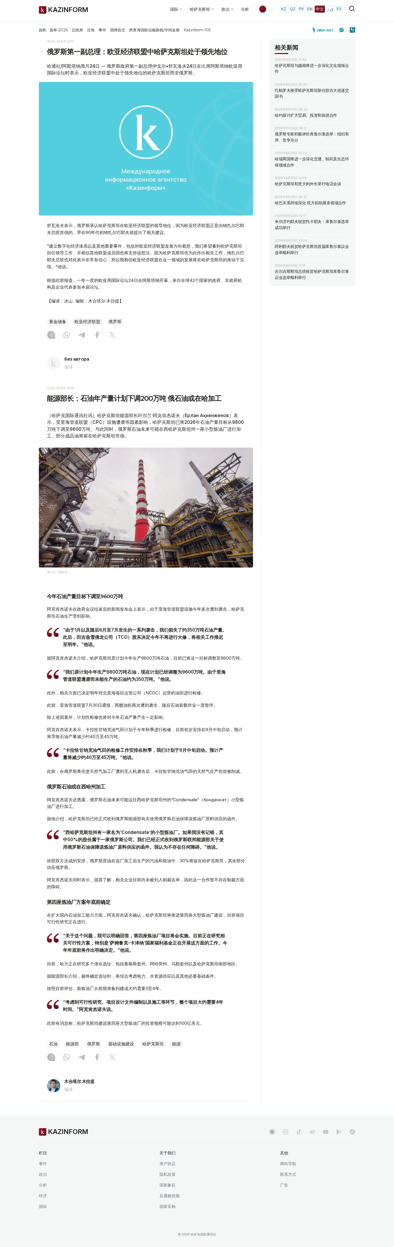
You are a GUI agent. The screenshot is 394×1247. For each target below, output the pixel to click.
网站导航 (288, 1163)
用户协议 (167, 1163)
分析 (245, 9)
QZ (293, 9)
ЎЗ (338, 9)
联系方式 (288, 1174)
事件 (102, 30)
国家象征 (167, 1185)
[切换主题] (266, 9)
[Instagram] (51, 335)
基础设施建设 (121, 1043)
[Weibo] (312, 1132)
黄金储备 (57, 321)
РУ (301, 9)
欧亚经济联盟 (87, 321)
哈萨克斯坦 (153, 1043)
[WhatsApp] (66, 335)
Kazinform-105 (197, 30)
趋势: (43, 30)
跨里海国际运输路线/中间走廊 (154, 30)
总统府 (77, 30)
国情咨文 (117, 30)
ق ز (330, 9)
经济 (43, 1195)
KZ (284, 9)
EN (310, 9)
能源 (176, 1043)
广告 (284, 1185)
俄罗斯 (115, 321)
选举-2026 (59, 30)
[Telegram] (81, 335)
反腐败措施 (169, 1195)
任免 (91, 30)
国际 (43, 1206)
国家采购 (167, 1206)
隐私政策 (167, 1174)
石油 (53, 1043)
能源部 (72, 1043)
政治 (43, 1174)
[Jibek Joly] (324, 30)
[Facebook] (97, 335)
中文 (320, 9)
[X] (112, 335)
